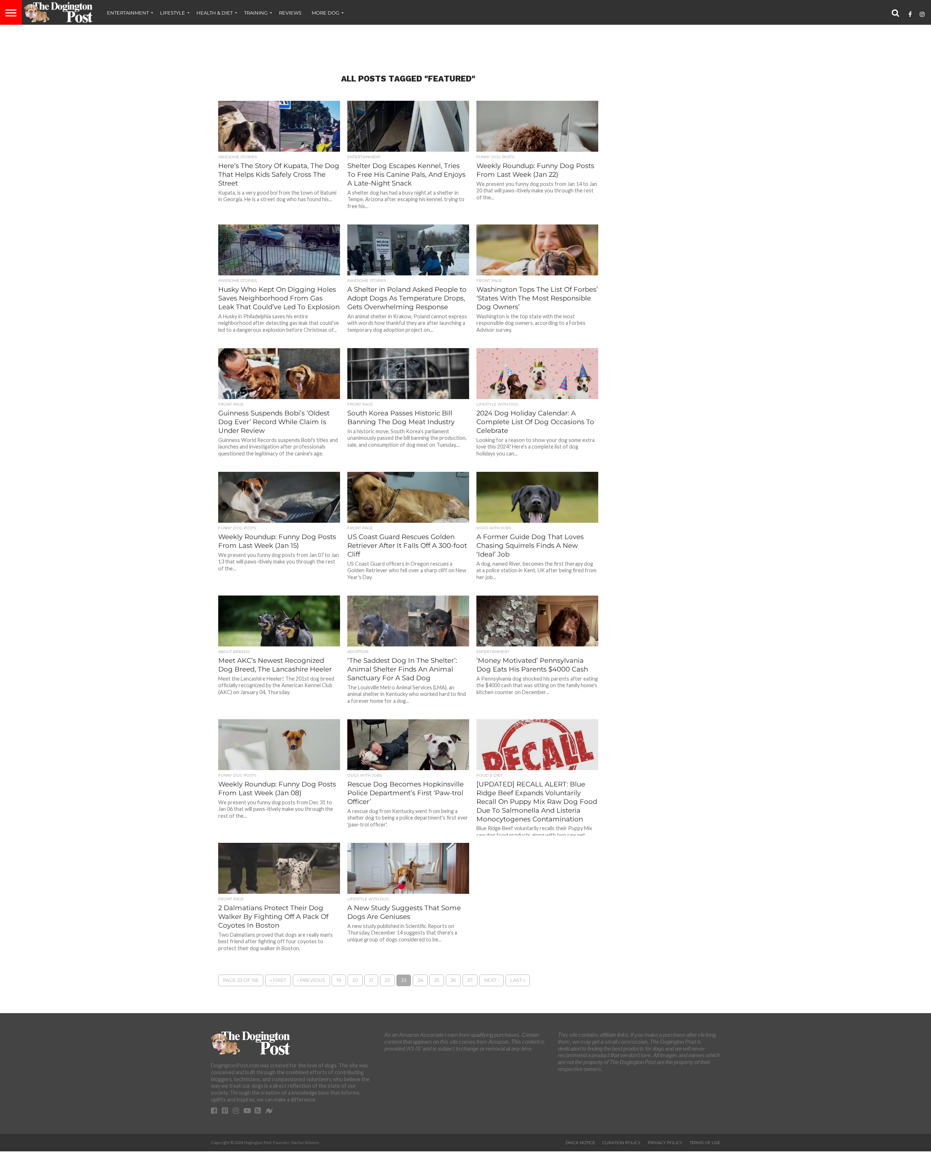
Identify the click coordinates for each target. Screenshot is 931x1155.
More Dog (325, 13)
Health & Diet (214, 13)
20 (355, 980)
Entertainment (128, 13)
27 (470, 980)
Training (256, 13)
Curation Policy (621, 1142)
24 (420, 980)
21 (371, 980)
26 (453, 980)
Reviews (290, 13)
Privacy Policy (665, 1142)
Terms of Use (705, 1142)
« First (278, 980)
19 (338, 980)
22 (387, 980)
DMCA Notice (580, 1142)
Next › (491, 980)
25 (436, 980)
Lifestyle (172, 13)
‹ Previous (311, 980)
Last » (517, 980)
